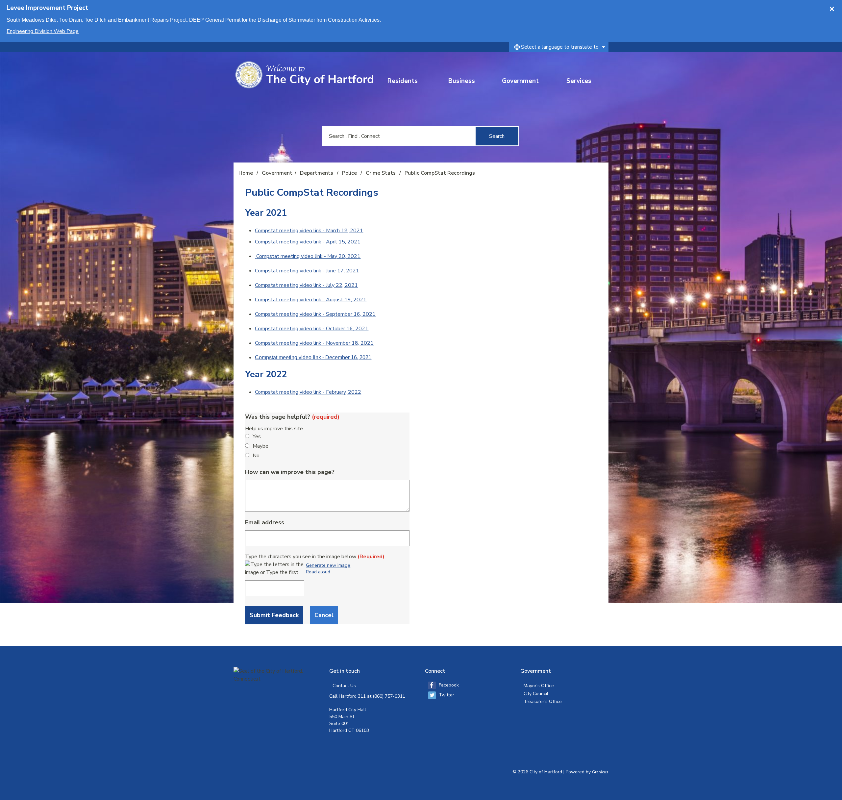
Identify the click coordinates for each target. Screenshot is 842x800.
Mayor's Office (539, 686)
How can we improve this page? (289, 472)
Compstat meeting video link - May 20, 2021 (308, 256)
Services (578, 81)
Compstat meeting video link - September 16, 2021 (315, 314)
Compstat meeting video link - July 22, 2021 (306, 285)
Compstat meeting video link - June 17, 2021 (307, 270)
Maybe (260, 446)
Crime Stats (381, 173)
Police (350, 173)
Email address (264, 522)
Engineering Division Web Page (43, 31)
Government (520, 81)
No (256, 455)
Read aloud (318, 572)
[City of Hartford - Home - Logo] (304, 74)
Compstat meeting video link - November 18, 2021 (314, 343)
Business (461, 81)
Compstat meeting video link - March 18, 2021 (309, 230)
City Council (536, 693)
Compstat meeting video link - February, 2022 (308, 392)
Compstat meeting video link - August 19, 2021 (310, 299)
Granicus (600, 772)
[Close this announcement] (834, 7)
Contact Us (344, 686)
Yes (257, 436)
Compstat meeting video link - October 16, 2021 (311, 328)
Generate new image (328, 565)
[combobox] (558, 47)
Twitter (446, 695)
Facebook (449, 685)
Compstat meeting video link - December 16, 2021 (313, 357)
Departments (317, 173)
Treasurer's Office (543, 701)
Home (245, 173)
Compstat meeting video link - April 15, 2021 (307, 241)
